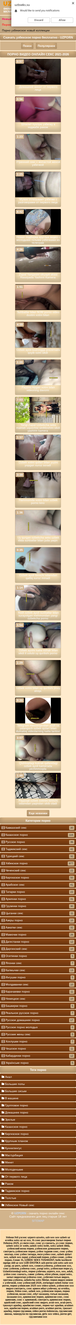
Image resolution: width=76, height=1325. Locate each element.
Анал (8, 1076)
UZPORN (20, 1213)
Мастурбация (13, 1155)
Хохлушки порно (39, 1041)
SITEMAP (38, 1220)
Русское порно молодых (39, 1027)
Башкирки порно (39, 1005)
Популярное (46, 45)
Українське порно (39, 1062)
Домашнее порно (16, 1112)
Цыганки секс (39, 913)
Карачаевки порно (39, 991)
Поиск (27, 45)
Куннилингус (13, 1148)
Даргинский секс (39, 948)
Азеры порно (39, 920)
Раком (8, 1183)
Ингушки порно (39, 977)
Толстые (10, 1198)
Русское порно (39, 841)
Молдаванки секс (39, 984)
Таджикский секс (39, 849)
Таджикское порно (16, 1190)
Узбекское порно (39, 863)
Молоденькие (13, 1169)
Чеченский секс (39, 870)
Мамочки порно (39, 934)
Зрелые (9, 1119)
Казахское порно (39, 834)
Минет (9, 1162)
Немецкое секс (39, 998)
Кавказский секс (39, 827)
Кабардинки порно (39, 1055)
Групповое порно (16, 1105)
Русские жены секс (39, 1034)
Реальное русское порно (39, 1013)
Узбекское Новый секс (19, 1205)
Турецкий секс (39, 856)
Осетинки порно (39, 956)
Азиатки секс (39, 927)
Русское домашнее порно (39, 1020)
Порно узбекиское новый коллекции (26, 30)
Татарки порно (39, 891)
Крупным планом (16, 1141)
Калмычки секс (39, 970)
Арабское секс (39, 884)
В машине (11, 1098)
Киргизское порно (39, 877)
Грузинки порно (39, 906)
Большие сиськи (15, 1091)
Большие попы (14, 1084)
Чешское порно (39, 1048)
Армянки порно (39, 899)
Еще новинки (38, 813)
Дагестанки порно (39, 941)
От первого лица (15, 1176)
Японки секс (39, 963)
